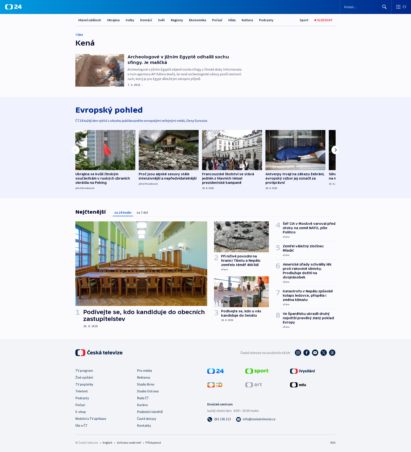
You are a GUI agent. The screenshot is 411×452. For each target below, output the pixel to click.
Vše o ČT (81, 425)
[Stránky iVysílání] (302, 371)
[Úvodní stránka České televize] (99, 352)
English (107, 442)
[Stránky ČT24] (215, 371)
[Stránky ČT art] (253, 384)
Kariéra (142, 405)
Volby (130, 20)
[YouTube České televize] (315, 352)
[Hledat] (384, 7)
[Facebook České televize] (306, 352)
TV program (84, 370)
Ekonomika (197, 20)
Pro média (144, 370)
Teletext (81, 391)
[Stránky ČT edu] (298, 384)
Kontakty (144, 425)
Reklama (143, 377)
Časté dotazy (146, 418)
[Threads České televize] (332, 352)
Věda (232, 20)
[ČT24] (13, 6)
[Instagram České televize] (298, 352)
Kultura (247, 20)
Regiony (177, 20)
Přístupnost (153, 442)
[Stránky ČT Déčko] (214, 384)
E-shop (80, 412)
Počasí (217, 20)
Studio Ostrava (148, 391)
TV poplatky (84, 384)
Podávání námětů (150, 412)
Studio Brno (145, 384)
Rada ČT (143, 398)
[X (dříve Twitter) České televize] (323, 352)
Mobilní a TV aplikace (90, 418)
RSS (333, 442)
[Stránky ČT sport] (256, 371)
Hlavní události (89, 20)
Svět (161, 20)
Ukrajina (113, 20)
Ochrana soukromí (129, 442)
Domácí (146, 20)
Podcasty (266, 20)
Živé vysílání (84, 377)
